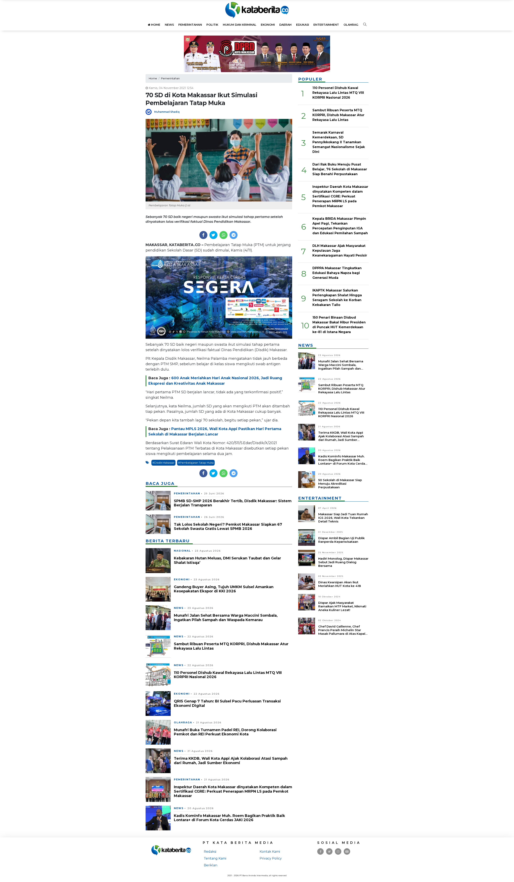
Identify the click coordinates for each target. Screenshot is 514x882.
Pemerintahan (190, 25)
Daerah (285, 25)
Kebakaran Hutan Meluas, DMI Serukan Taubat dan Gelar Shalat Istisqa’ (227, 560)
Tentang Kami (215, 858)
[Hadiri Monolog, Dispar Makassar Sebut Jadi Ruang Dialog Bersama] (306, 558)
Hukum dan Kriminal (239, 25)
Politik (212, 25)
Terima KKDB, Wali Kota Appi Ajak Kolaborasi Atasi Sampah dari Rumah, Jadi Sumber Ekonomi (231, 760)
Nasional (182, 550)
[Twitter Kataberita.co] (329, 851)
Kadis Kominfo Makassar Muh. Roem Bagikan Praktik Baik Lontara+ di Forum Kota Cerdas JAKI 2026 (229, 818)
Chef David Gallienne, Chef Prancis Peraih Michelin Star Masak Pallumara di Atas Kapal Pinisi (341, 631)
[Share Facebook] (203, 235)
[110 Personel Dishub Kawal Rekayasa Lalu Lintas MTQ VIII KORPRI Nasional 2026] (158, 675)
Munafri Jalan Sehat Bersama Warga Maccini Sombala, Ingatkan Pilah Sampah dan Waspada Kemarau (226, 617)
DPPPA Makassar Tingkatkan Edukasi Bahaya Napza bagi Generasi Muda (337, 273)
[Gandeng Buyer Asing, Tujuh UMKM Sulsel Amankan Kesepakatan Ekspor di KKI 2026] (158, 589)
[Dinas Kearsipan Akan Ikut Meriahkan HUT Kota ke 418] (306, 581)
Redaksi (210, 851)
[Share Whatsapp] (223, 235)
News (169, 25)
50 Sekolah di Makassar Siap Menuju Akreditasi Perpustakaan (340, 483)
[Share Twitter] (213, 235)
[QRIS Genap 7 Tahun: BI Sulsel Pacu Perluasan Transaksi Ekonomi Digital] (158, 703)
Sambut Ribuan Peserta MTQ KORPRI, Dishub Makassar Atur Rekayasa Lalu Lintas (231, 646)
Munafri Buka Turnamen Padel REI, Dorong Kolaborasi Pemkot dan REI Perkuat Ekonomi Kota (225, 732)
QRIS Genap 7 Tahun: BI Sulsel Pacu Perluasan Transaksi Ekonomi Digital (227, 703)
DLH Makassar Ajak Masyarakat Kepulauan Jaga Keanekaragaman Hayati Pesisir (339, 250)
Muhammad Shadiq (166, 111)
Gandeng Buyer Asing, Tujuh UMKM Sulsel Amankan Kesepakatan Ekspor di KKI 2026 (223, 589)
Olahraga (352, 25)
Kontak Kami (270, 851)
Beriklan (210, 865)
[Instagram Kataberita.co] (338, 851)
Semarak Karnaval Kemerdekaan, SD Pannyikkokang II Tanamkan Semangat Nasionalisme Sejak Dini (338, 142)
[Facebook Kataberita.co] (320, 851)
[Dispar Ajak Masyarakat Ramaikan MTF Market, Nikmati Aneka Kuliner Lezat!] (306, 602)
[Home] (257, 10)
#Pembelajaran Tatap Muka (196, 462)
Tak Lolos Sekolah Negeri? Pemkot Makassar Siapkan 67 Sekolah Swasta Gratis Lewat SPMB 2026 (228, 526)
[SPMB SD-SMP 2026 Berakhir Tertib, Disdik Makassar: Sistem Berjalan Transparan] (158, 500)
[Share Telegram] (234, 235)
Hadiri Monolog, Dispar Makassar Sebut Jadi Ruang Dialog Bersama (343, 562)
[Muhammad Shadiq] (150, 111)
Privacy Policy (271, 858)
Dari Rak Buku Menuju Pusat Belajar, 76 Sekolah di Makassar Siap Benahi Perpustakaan (339, 169)
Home (155, 25)
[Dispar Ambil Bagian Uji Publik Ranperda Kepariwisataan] (306, 537)
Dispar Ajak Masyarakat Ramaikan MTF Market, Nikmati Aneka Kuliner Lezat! (342, 606)
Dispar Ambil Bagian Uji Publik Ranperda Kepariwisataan (341, 540)
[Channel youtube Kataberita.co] (347, 851)
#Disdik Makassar (163, 462)
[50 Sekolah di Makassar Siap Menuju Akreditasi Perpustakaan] (306, 479)
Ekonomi (268, 25)
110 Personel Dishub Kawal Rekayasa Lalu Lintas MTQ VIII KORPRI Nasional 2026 (228, 674)
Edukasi (302, 25)
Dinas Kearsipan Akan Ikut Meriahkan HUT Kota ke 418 (339, 584)
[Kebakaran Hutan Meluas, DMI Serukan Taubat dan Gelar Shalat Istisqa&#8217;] (158, 560)
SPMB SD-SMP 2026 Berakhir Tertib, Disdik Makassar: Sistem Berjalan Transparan (233, 503)
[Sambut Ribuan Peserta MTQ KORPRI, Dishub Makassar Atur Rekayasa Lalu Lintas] (158, 646)
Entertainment (326, 25)
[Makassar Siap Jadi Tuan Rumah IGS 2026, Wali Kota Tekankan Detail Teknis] (306, 513)
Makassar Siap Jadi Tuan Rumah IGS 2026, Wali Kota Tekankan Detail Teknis (343, 517)
